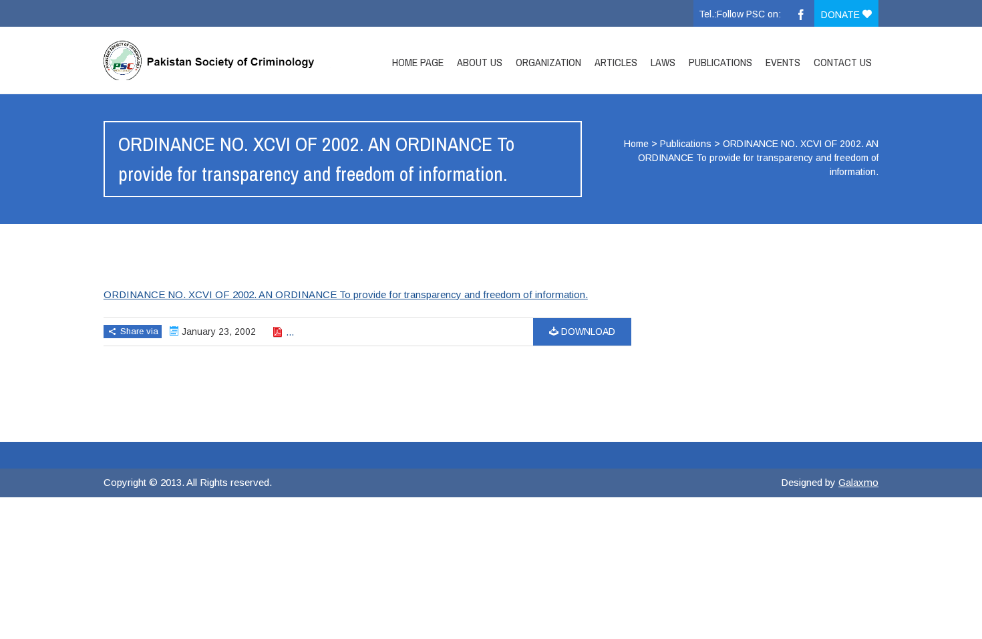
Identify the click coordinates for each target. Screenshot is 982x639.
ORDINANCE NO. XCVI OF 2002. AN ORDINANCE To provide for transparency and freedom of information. (346, 294)
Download (586, 331)
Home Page (418, 62)
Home (636, 143)
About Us (479, 62)
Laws (663, 62)
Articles (616, 62)
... (290, 332)
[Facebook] (801, 13)
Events (783, 62)
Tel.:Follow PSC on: (740, 14)
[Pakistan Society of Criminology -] (219, 60)
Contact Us (843, 62)
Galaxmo (858, 482)
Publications (720, 62)
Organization (548, 62)
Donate (841, 14)
